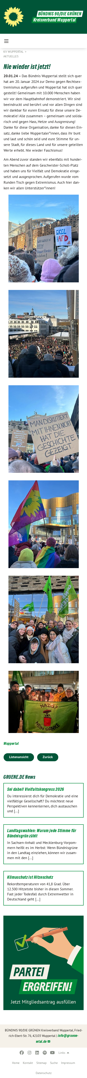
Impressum (68, 1063)
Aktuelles (10, 56)
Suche (54, 1063)
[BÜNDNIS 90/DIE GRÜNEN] (13, 17)
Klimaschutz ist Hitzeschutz (30, 877)
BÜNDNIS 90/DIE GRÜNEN (60, 13)
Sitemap (41, 1063)
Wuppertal (11, 743)
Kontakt (28, 1063)
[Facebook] (21, 1053)
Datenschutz (44, 1073)
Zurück (48, 757)
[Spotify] (45, 1053)
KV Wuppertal (13, 52)
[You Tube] (52, 1053)
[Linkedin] (37, 1053)
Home (15, 1063)
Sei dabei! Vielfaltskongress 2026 (35, 789)
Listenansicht (19, 757)
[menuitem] (15, 1063)
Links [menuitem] (61, 1053)
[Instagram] (29, 1053)
